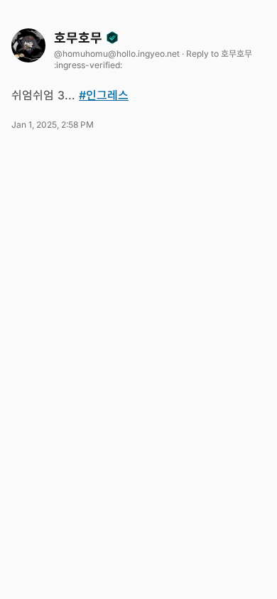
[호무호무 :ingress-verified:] (28, 45)
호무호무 (80, 38)
